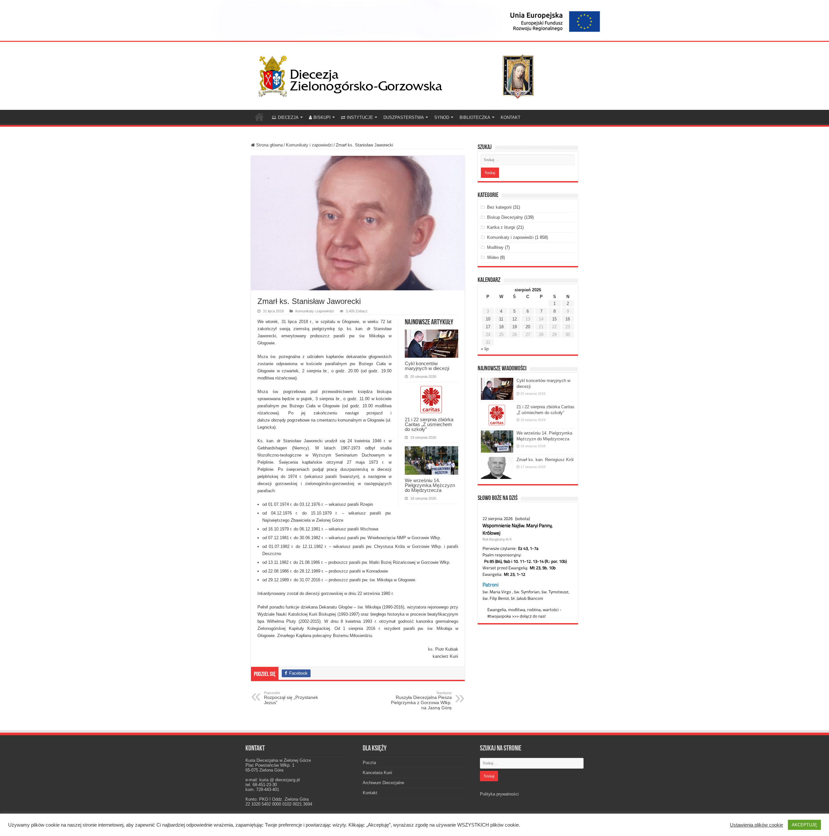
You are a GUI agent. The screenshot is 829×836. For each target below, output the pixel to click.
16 (567, 319)
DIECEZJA (288, 117)
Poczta (369, 762)
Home (259, 116)
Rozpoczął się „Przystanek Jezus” (291, 698)
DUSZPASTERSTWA (403, 117)
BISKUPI (322, 117)
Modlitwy (495, 247)
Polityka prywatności (499, 794)
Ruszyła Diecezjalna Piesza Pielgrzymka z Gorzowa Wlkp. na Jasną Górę (421, 700)
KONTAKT (510, 117)
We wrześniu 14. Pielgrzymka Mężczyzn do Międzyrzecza (430, 485)
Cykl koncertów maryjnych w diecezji (427, 366)
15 (554, 319)
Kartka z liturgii (501, 227)
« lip (485, 348)
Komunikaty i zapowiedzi (309, 145)
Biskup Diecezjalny (505, 217)
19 (514, 326)
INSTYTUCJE (360, 117)
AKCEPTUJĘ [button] (804, 824)
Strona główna (269, 145)
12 (514, 319)
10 (488, 319)
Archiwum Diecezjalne (383, 782)
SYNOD (441, 117)
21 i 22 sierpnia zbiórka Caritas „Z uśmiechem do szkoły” (429, 424)
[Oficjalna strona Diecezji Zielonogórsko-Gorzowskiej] (401, 74)
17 (488, 326)
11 (501, 319)
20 (528, 326)
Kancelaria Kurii (377, 772)
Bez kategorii (499, 207)
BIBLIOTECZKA (475, 117)
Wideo (493, 257)
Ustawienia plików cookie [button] (756, 825)
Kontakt (370, 792)
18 (501, 326)
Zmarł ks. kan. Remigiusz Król (545, 459)
